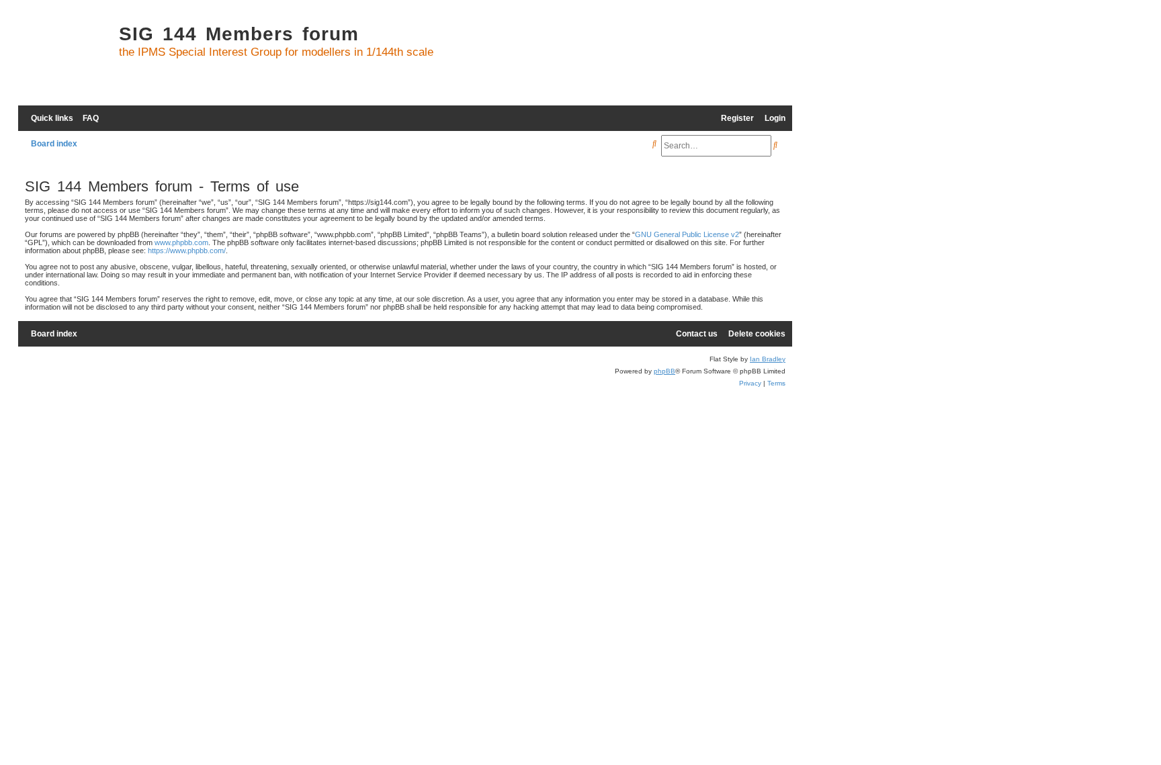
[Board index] (65, 57)
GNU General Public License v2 (687, 234)
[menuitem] (88, 118)
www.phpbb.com (181, 242)
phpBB (664, 371)
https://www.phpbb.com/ (187, 250)
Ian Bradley (767, 359)
